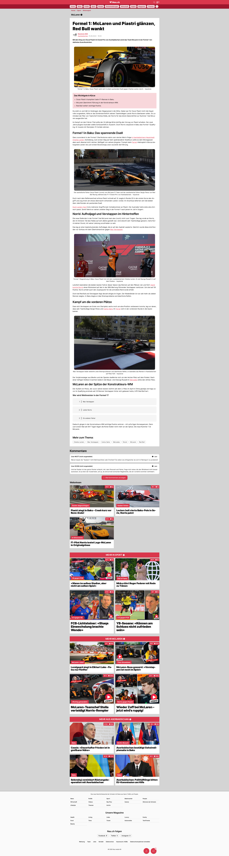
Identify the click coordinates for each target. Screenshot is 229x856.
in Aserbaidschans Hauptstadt (143, 137)
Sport (79, 10)
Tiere (90, 820)
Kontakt (101, 841)
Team (89, 841)
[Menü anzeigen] (157, 2)
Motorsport (87, 10)
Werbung (82, 841)
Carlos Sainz (108, 309)
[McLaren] (114, 14)
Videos (90, 802)
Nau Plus (109, 802)
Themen (90, 805)
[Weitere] (156, 6)
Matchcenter (128, 798)
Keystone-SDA (83, 34)
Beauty (72, 824)
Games (127, 802)
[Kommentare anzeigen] (153, 851)
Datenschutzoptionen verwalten (140, 841)
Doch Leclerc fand (80, 207)
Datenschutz (110, 841)
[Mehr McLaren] (114, 638)
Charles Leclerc (78, 140)
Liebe (108, 817)
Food (72, 820)
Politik (90, 798)
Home (73, 10)
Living (90, 817)
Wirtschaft (73, 802)
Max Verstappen (116, 229)
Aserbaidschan (83, 36)
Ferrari (134, 142)
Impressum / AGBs (122, 841)
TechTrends (146, 820)
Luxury (127, 817)
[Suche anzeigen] (154, 2)
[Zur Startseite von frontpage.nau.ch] (114, 2)
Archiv (109, 805)
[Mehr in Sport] (114, 555)
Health (72, 817)
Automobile (128, 820)
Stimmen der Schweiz (149, 802)
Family (145, 817)
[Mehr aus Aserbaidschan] (114, 719)
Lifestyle (73, 805)
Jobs (94, 841)
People (145, 798)
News (72, 798)
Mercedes (133, 380)
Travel (108, 820)
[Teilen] (146, 851)
